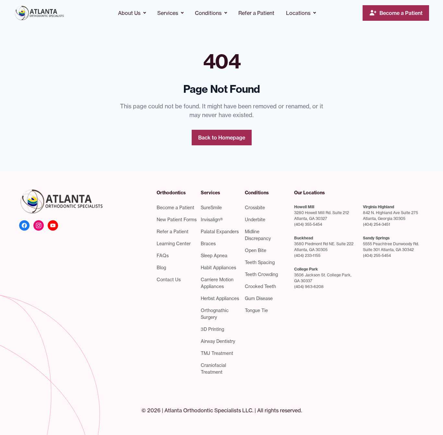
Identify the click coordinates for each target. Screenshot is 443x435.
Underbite (255, 219)
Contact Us (169, 279)
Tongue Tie (256, 310)
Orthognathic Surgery (215, 314)
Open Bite (255, 250)
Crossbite (255, 207)
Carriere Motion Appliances (217, 283)
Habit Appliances (218, 267)
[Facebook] (24, 225)
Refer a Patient (256, 13)
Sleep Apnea (214, 255)
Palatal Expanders (220, 231)
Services (167, 13)
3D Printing (212, 329)
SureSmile (211, 207)
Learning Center (174, 243)
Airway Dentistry (218, 341)
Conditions (208, 13)
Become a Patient (401, 13)
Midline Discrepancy (258, 235)
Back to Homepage (221, 137)
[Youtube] (53, 225)
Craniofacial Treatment (213, 368)
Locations (298, 13)
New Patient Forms (177, 219)
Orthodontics (171, 193)
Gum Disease (259, 298)
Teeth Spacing (260, 262)
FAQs (163, 255)
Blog (161, 267)
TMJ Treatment (217, 353)
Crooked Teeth (260, 286)
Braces (208, 243)
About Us (129, 13)
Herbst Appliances (220, 298)
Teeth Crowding (261, 274)
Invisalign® (212, 219)
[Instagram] (38, 225)
